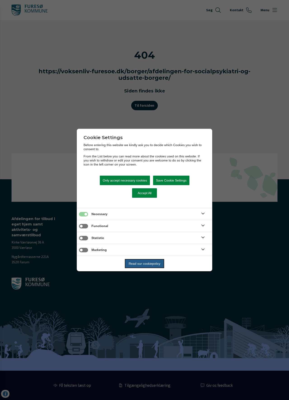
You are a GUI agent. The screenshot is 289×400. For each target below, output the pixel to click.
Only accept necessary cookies (125, 180)
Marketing (99, 250)
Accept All (144, 193)
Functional (99, 226)
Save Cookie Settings (171, 180)
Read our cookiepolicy (144, 263)
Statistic (97, 238)
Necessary (99, 214)
